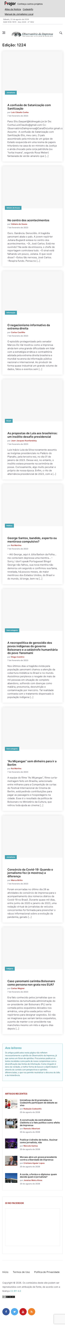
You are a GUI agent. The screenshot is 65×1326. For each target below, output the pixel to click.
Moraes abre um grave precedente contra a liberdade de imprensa (38, 1158)
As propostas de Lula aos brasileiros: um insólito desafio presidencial (32, 435)
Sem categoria (12, 630)
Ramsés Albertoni (32, 1128)
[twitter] (14, 1311)
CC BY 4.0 (15, 1291)
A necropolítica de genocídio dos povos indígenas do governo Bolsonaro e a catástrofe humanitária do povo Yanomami (32, 648)
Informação (10, 313)
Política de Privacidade (47, 1272)
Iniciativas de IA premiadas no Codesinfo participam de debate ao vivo (38, 1103)
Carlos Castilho (18, 332)
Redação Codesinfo (32, 1109)
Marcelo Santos (31, 1146)
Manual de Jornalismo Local (19, 14)
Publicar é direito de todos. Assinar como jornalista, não (39, 1141)
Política (9, 526)
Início (5, 1272)
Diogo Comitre (17, 657)
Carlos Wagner (18, 988)
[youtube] (23, 1311)
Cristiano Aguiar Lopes (34, 1163)
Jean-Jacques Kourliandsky (24, 440)
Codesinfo (28, 9)
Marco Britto (17, 880)
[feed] (31, 1311)
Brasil (8, 421)
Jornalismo (10, 93)
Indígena (9, 969)
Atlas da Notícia (13, 9)
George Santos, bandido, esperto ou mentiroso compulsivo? (32, 539)
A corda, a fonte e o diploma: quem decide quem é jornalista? (38, 1175)
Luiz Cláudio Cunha (20, 112)
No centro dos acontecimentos (28, 220)
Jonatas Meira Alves (33, 1180)
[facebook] (6, 1311)
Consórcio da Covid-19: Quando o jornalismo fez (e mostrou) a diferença (30, 873)
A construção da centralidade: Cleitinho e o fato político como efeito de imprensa (40, 1123)
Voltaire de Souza (13, 208)
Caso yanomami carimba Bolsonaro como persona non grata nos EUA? (31, 982)
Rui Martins (16, 545)
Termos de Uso (21, 1272)
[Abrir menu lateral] (3, 32)
